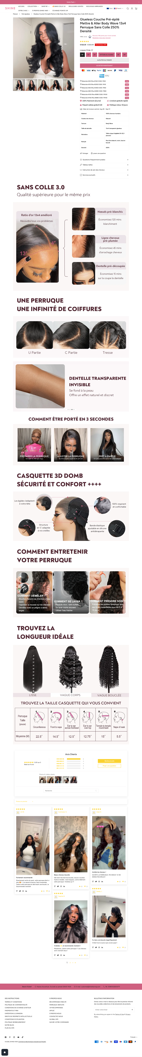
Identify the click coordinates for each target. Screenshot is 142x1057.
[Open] (4, 1052)
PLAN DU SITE (9, 1028)
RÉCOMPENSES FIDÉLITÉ (57, 1002)
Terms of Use (119, 1014)
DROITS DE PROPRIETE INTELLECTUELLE (18, 1016)
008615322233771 (114, 987)
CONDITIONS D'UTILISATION (14, 1019)
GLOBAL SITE (53, 1019)
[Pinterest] (10, 1037)
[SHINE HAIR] (10, 8)
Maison (15, 14)
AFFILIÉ (51, 1010)
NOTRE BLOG (9, 1025)
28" (125, 55)
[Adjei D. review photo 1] (109, 843)
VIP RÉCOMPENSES (56, 1008)
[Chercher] (128, 8)
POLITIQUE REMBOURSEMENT (15, 1022)
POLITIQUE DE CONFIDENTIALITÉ (16, 1005)
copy (126, 81)
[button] (33, 6)
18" (82, 55)
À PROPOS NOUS (55, 1013)
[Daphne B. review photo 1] (71, 921)
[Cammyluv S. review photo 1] (71, 844)
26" (118, 55)
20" (88, 55)
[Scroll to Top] (138, 1047)
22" (95, 55)
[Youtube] (18, 1037)
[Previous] (17, 48)
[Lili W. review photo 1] (33, 845)
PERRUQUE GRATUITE (56, 1005)
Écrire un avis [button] (109, 761)
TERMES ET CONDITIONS (13, 1002)
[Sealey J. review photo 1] (109, 916)
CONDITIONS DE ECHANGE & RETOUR (18, 1008)
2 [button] (70, 963)
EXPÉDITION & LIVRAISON (14, 1013)
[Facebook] (5, 1037)
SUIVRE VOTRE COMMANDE (59, 1022)
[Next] (70, 48)
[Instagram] (14, 1037)
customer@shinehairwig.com (90, 987)
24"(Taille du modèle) (106, 55)
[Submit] (132, 1009)
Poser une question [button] (109, 766)
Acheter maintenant (104, 65)
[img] (20, 809)
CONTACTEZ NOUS (56, 1016)
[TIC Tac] (22, 1037)
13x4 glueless (25, 14)
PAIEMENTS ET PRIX (11, 1010)
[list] (43, 48)
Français (133, 1037)
